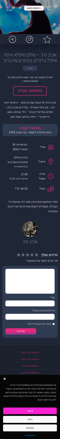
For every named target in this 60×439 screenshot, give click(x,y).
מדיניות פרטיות (30, 435)
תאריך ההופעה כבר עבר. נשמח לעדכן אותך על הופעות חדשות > (30, 79)
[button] (4, 378)
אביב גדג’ (30, 242)
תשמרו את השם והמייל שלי (39, 324)
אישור (30, 411)
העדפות (30, 428)
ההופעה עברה (30, 90)
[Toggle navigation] (54, 6)
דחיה (30, 419)
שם (53, 297)
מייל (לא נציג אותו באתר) (44, 310)
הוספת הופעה (34, 8)
